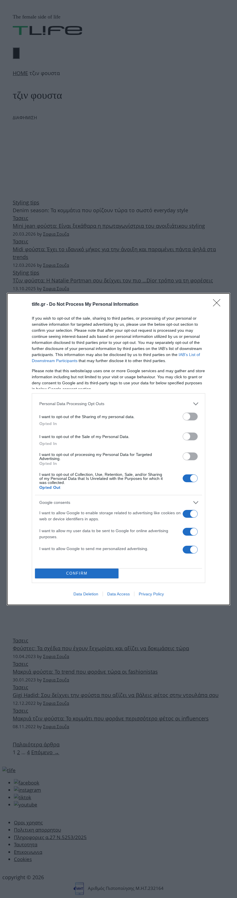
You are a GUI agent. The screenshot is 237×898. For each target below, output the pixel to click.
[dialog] (118, 449)
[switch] (190, 416)
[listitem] (118, 404)
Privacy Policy (151, 594)
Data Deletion (85, 594)
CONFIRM (77, 573)
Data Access (118, 594)
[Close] (218, 304)
